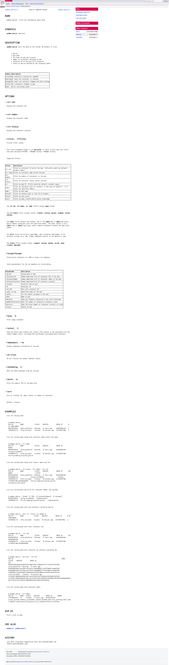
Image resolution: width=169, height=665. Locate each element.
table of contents (83, 23)
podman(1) (10, 628)
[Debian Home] (2, 4)
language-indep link (83, 12)
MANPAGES (9, 0)
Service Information (37, 4)
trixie (78, 31)
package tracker (81, 15)
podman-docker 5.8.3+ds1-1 (41, 651)
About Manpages (18, 4)
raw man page (81, 18)
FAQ (26, 4)
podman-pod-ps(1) (11, 9)
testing (8, 6)
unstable (79, 37)
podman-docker (15, 6)
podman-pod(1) (20, 628)
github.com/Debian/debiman (26, 661)
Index (8, 4)
